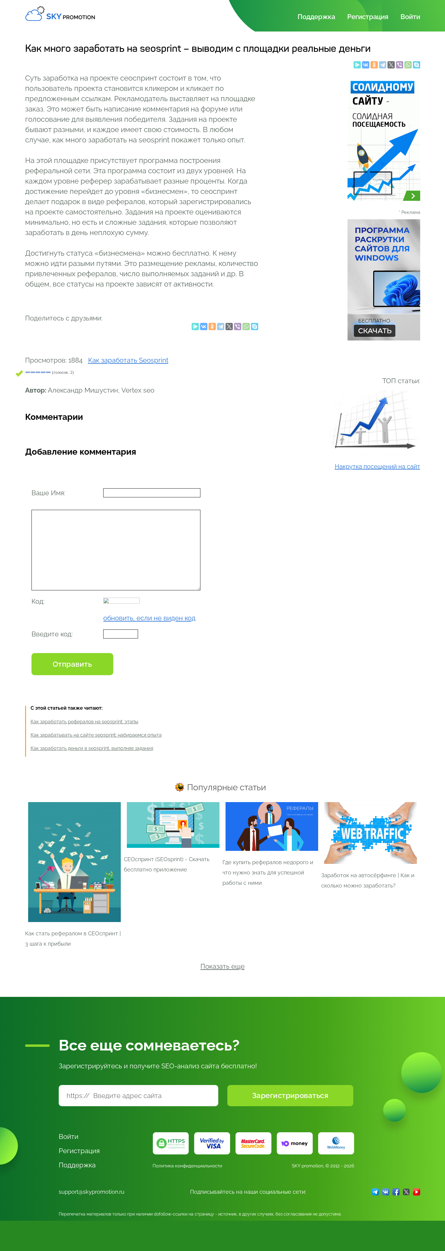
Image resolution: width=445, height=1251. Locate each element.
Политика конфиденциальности (187, 1166)
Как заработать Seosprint (128, 360)
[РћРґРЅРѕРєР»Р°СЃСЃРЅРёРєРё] (374, 66)
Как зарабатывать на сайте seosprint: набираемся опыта (96, 735)
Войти (410, 17)
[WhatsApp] (408, 66)
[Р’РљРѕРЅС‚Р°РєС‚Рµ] (365, 66)
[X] (391, 66)
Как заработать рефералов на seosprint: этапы (84, 722)
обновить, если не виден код (149, 618)
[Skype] (416, 66)
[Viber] (399, 66)
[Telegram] (382, 66)
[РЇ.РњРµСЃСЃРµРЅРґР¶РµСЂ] (357, 66)
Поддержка (316, 17)
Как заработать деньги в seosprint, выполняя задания (92, 748)
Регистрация (367, 17)
